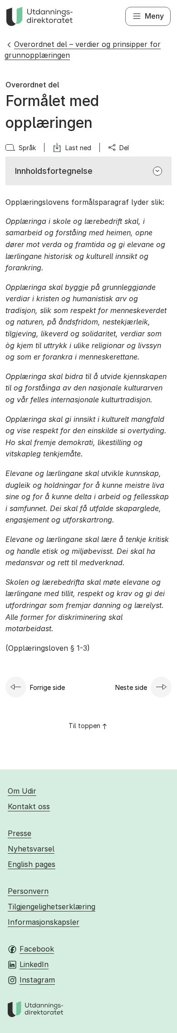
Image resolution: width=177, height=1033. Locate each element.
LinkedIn (34, 964)
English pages (31, 864)
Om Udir (22, 790)
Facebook (37, 948)
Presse (19, 833)
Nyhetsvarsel (31, 848)
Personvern (28, 891)
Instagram (37, 979)
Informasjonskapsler (43, 922)
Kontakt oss (29, 806)
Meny (154, 15)
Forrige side (47, 687)
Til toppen (84, 725)
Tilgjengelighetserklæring (51, 906)
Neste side (131, 687)
